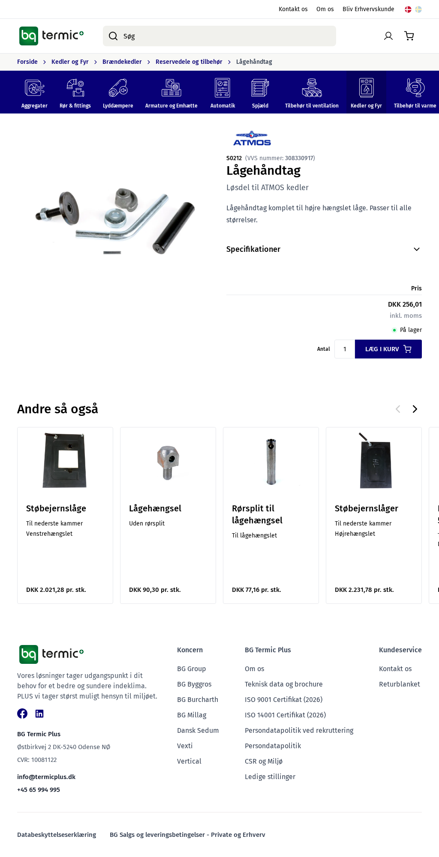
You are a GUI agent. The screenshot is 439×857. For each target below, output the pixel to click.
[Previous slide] (398, 409)
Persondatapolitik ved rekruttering (299, 730)
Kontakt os (293, 9)
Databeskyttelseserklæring (56, 835)
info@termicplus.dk (46, 777)
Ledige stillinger (270, 777)
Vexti (185, 746)
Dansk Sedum (198, 730)
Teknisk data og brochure (284, 684)
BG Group (191, 669)
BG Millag (191, 715)
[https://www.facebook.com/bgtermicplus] (22, 713)
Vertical (189, 761)
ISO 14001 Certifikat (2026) (285, 715)
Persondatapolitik (273, 746)
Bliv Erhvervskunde (368, 9)
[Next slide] (415, 409)
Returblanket (399, 684)
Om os (325, 9)
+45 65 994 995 (38, 790)
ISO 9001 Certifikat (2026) (283, 700)
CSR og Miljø (264, 761)
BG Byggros (194, 684)
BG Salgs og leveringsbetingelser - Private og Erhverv (187, 835)
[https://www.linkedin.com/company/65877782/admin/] (39, 713)
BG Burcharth (197, 700)
